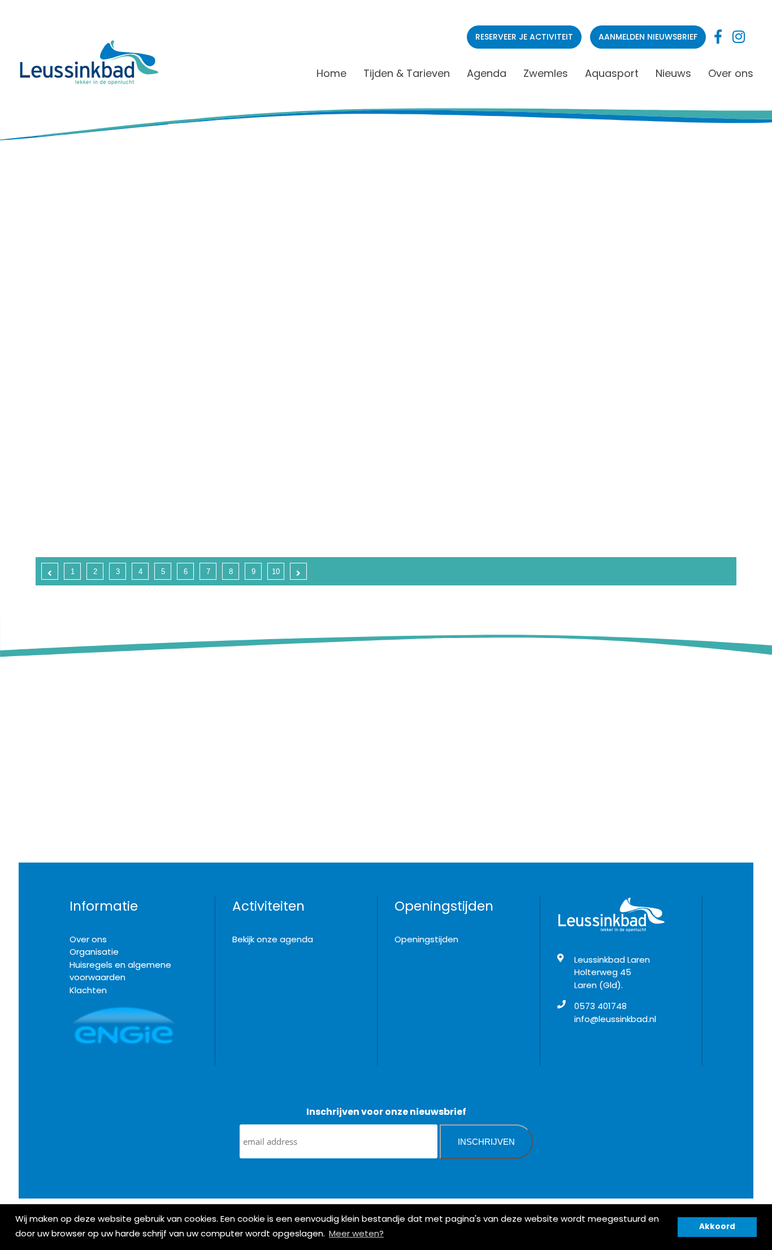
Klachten (88, 990)
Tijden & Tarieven (406, 73)
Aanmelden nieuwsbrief (647, 36)
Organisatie (94, 952)
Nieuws (673, 73)
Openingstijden (426, 939)
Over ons (730, 73)
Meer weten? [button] (356, 1233)
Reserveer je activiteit (524, 36)
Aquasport (612, 73)
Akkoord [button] (717, 1226)
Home (331, 73)
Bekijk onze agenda (272, 939)
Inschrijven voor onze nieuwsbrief (386, 1111)
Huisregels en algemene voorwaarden (120, 971)
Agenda (486, 73)
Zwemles (545, 73)
